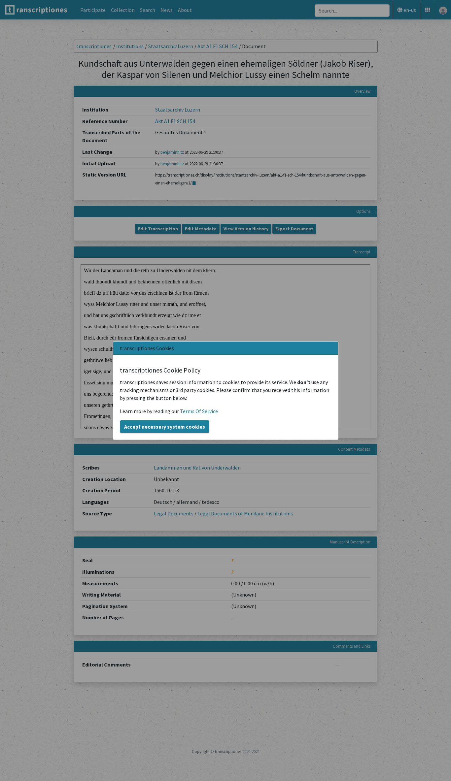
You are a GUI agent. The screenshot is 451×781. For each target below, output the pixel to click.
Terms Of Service (199, 411)
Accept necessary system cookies (164, 426)
